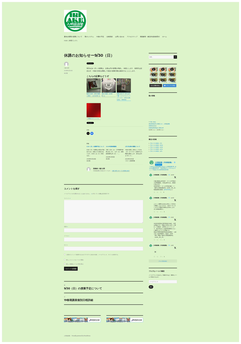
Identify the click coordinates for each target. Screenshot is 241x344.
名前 (66, 226)
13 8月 (172, 198)
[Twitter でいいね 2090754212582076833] (161, 192)
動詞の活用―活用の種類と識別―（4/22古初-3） (94, 95)
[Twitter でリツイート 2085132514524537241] (158, 257)
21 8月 (172, 175)
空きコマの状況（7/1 (156, 143)
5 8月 (172, 245)
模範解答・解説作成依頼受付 (150, 37)
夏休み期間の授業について (73, 37)
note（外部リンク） (71, 40)
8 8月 (172, 217)
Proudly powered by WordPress (81, 336)
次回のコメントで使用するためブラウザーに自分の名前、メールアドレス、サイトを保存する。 (93, 254)
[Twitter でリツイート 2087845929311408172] (158, 212)
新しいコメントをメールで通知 (74, 260)
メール (66, 236)
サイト (66, 245)
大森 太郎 (66, 68)
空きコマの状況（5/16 (156, 147)
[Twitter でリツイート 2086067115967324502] (158, 240)
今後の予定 (100, 37)
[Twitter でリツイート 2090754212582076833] (158, 192)
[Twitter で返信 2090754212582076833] (154, 192)
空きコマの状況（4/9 (156, 151)
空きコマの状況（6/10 (156, 145)
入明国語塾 (67, 336)
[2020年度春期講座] (115, 152)
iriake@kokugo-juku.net (156, 128)
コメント (67, 198)
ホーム (164, 37)
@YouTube (167, 189)
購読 (151, 287)
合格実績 (110, 37)
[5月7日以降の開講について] (134, 153)
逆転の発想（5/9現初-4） (107, 95)
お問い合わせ (119, 37)
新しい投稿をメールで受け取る (74, 264)
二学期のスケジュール (93, 118)
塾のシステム (89, 37)
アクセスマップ (132, 37)
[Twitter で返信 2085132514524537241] (154, 257)
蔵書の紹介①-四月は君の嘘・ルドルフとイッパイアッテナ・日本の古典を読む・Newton (123, 96)
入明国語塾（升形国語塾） (160, 175)
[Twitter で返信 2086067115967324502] (154, 240)
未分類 (66, 73)
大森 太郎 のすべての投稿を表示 (121, 171)
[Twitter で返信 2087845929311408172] (154, 212)
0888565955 (152, 126)
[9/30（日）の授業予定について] (96, 153)
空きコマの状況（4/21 (156, 149)
